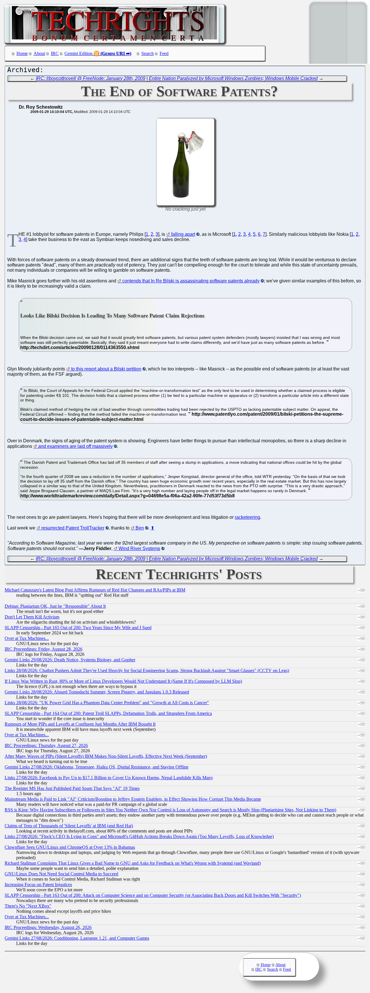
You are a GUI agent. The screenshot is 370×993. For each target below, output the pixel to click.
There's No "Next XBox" (28, 905)
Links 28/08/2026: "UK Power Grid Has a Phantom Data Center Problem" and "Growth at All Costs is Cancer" (107, 702)
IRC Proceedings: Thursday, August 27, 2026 (46, 745)
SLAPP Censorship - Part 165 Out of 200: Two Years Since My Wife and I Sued (78, 627)
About (39, 53)
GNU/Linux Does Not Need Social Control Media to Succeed (61, 873)
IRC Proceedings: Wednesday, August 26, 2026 (48, 927)
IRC (55, 53)
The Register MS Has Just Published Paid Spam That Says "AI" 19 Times (72, 788)
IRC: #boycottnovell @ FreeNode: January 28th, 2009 (90, 78)
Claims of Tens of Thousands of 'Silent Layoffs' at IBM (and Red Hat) (69, 825)
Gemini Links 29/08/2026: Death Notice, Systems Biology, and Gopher (70, 659)
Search (147, 53)
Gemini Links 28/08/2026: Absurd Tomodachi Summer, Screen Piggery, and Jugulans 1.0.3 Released (97, 691)
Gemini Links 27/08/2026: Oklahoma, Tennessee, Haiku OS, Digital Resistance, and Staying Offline (96, 766)
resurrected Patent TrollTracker (72, 527)
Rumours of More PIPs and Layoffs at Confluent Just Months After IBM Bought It (80, 724)
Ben (140, 527)
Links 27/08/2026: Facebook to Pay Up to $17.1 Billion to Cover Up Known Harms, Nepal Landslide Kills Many (109, 777)
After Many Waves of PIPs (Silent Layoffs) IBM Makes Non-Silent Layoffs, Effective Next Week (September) (106, 756)
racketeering (247, 517)
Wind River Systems (139, 548)
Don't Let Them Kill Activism (32, 616)
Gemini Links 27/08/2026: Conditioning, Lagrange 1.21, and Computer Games (77, 938)
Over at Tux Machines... (27, 638)
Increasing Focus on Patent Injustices (38, 884)
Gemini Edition (78, 53)
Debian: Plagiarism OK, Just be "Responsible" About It (55, 606)
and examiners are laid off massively (75, 446)
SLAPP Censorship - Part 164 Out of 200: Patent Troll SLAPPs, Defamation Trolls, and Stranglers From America (108, 713)
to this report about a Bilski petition (106, 368)
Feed (164, 53)
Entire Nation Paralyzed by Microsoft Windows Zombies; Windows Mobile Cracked (233, 78)
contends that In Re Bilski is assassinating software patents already (191, 280)
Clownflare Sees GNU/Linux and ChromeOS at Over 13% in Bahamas (70, 847)
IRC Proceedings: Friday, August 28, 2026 (43, 649)
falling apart (183, 234)
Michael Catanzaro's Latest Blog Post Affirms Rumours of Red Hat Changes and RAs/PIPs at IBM (95, 589)
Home (22, 53)
